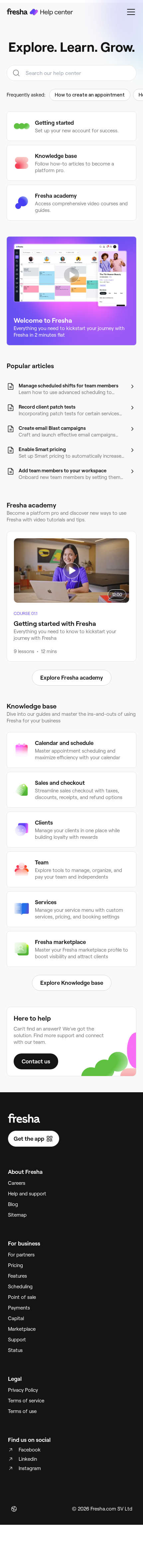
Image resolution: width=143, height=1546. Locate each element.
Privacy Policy (23, 1390)
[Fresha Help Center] (40, 12)
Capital (16, 1318)
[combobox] (71, 73)
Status (15, 1350)
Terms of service (26, 1400)
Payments (19, 1308)
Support (17, 1339)
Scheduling (20, 1286)
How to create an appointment (90, 95)
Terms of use (22, 1411)
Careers (16, 1183)
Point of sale (22, 1297)
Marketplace (22, 1329)
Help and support (27, 1193)
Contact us (36, 1061)
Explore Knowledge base (71, 983)
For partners (21, 1254)
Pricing (15, 1265)
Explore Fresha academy (71, 678)
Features (17, 1276)
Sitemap (17, 1215)
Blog (13, 1204)
